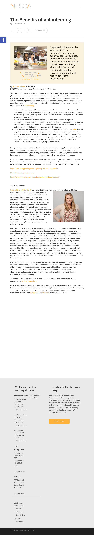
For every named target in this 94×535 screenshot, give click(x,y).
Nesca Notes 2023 (21, 24)
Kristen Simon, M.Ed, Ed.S (20, 190)
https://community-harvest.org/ (22, 173)
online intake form (29, 281)
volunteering (29, 106)
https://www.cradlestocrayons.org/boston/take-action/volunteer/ (34, 177)
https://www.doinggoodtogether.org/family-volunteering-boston (34, 169)
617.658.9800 (21, 410)
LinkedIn (19, 521)
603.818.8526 (21, 441)
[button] (3, 40)
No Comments (40, 30)
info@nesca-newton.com (39, 293)
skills (75, 129)
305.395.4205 (19, 494)
